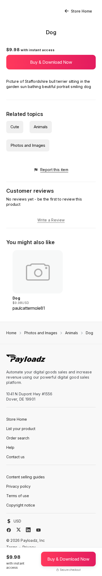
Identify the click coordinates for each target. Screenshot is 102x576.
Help (10, 447)
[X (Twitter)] (18, 529)
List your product (20, 428)
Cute (14, 126)
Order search (17, 438)
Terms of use (17, 495)
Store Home (81, 11)
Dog (89, 333)
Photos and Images (27, 145)
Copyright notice (20, 505)
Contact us (15, 457)
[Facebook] (8, 530)
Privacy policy (18, 486)
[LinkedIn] (28, 529)
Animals (41, 126)
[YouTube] (38, 530)
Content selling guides (25, 477)
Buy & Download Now (51, 62)
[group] (38, 280)
